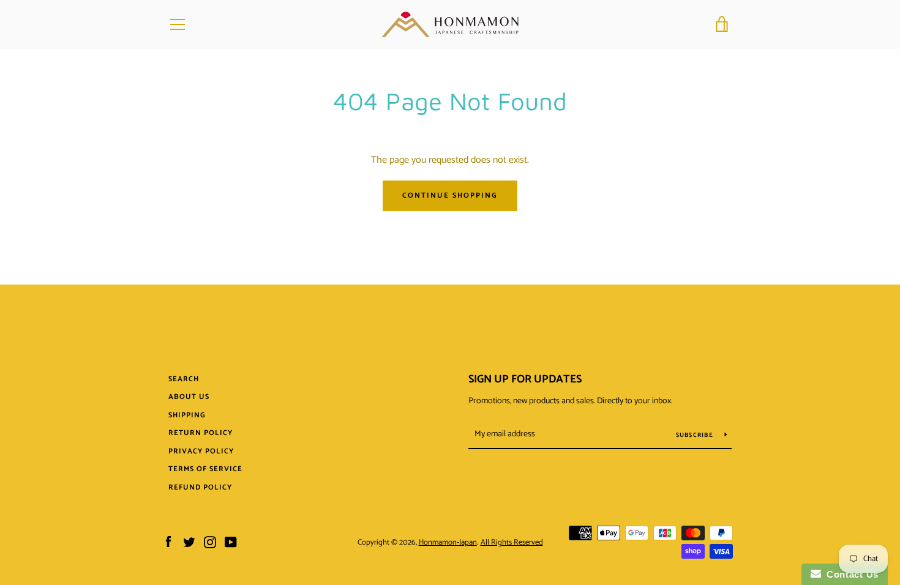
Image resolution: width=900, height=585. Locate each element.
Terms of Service (205, 469)
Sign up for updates (525, 379)
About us (188, 397)
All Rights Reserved (512, 542)
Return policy (200, 433)
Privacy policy (201, 451)
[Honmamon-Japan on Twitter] (189, 542)
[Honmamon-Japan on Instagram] (210, 542)
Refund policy (200, 487)
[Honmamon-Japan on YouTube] (231, 542)
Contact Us (850, 574)
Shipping (187, 415)
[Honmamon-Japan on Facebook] (168, 542)
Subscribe (696, 435)
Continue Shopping (450, 195)
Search (183, 379)
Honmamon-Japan (448, 542)
